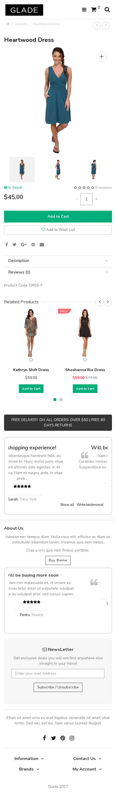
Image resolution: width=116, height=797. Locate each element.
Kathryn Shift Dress (31, 369)
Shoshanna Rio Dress (85, 369)
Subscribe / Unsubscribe (58, 687)
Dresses (21, 24)
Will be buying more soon (64, 447)
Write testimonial (90, 504)
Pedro (58, 487)
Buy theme (58, 560)
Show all (67, 504)
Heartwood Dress (46, 24)
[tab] (58, 261)
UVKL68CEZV (66, 575)
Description (18, 260)
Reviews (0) (19, 272)
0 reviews (103, 187)
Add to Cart (58, 216)
